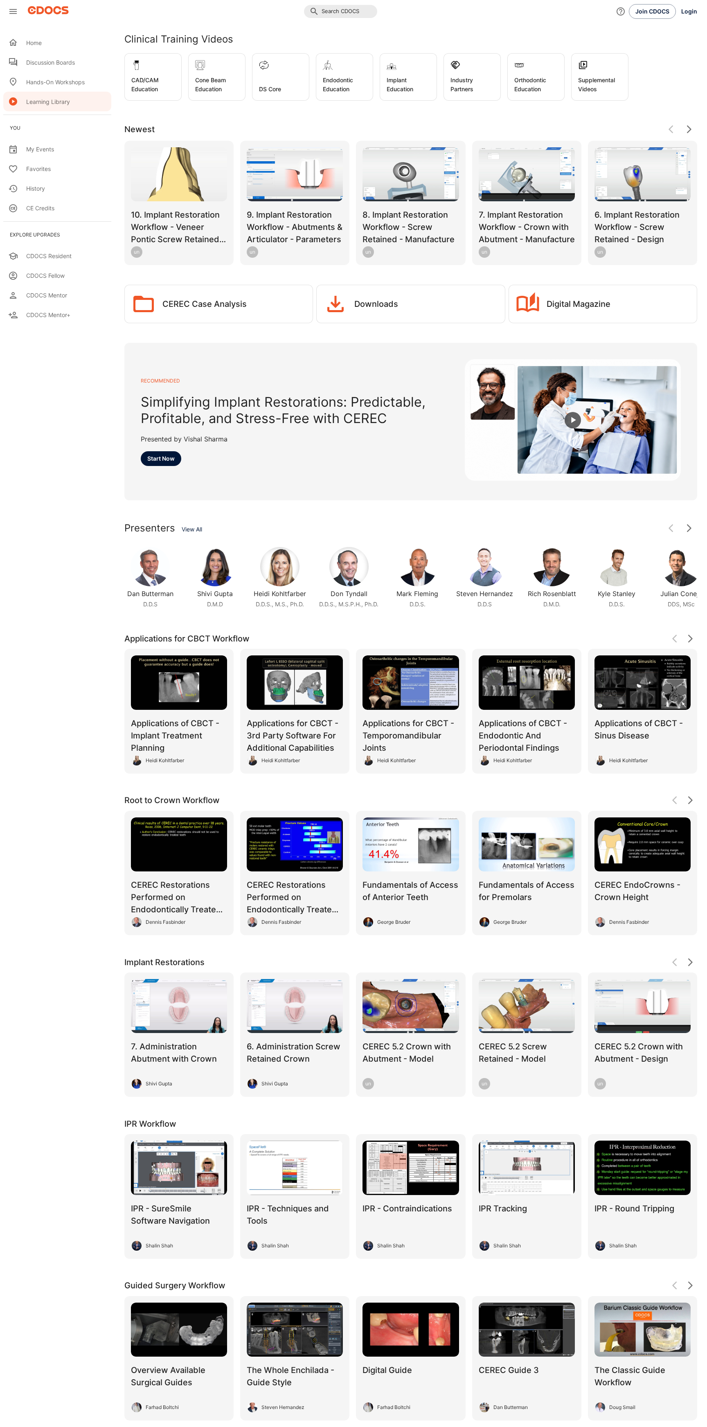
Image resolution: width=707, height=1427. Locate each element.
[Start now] (573, 420)
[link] (150, 577)
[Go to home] (46, 11)
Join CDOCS (652, 11)
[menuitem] (57, 42)
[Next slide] (689, 528)
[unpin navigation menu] (13, 11)
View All (192, 529)
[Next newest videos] (689, 129)
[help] (620, 11)
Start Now (161, 458)
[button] (340, 11)
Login (689, 11)
